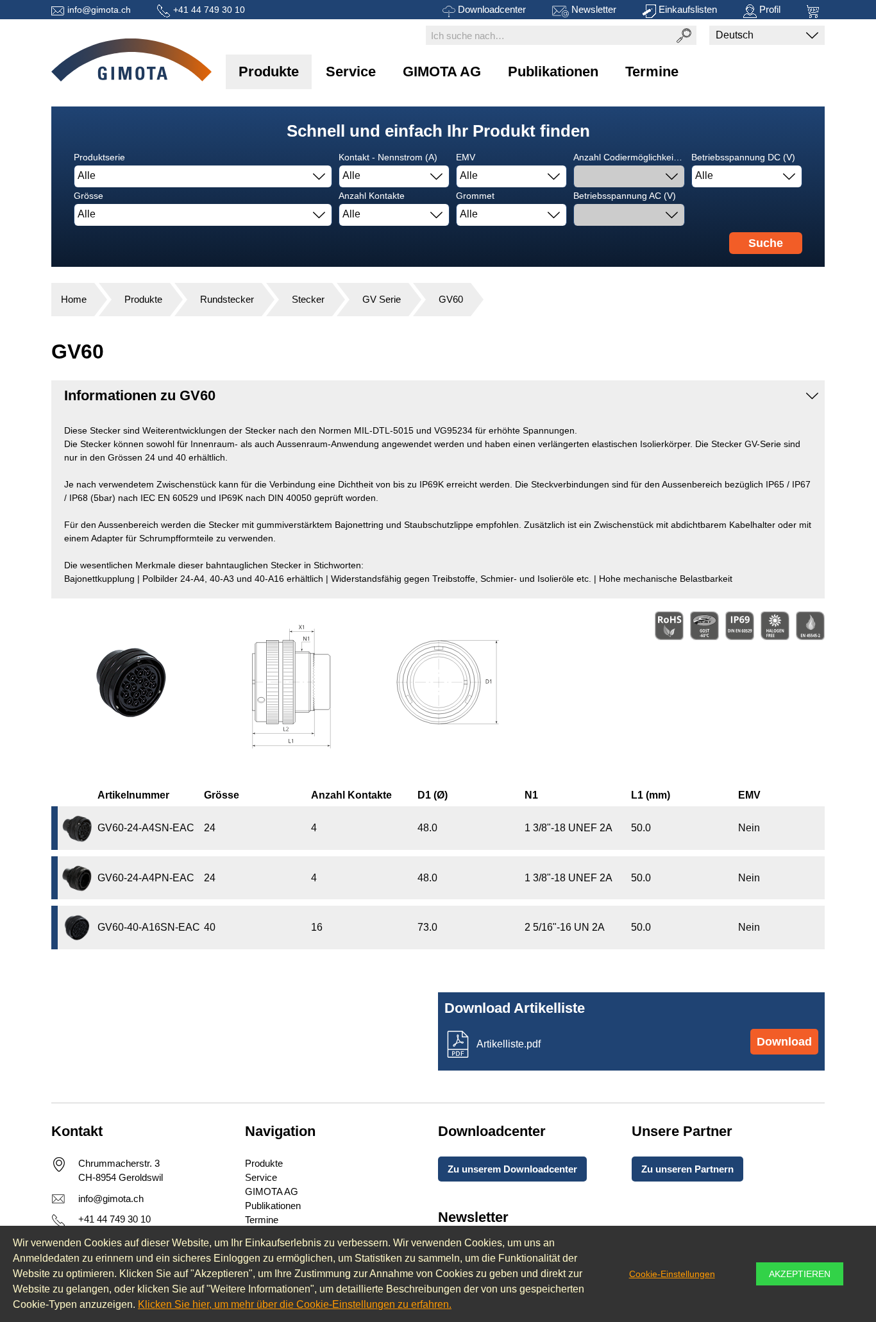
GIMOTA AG (442, 72)
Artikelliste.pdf (508, 1043)
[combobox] (203, 176)
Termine (651, 72)
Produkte (269, 72)
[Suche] (683, 35)
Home (74, 299)
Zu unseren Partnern (687, 1169)
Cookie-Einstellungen (672, 1274)
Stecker (308, 299)
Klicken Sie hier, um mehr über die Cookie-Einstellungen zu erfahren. (294, 1304)
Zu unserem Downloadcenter (512, 1169)
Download (784, 1041)
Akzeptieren (799, 1274)
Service (351, 72)
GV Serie (381, 299)
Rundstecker (227, 299)
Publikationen (553, 72)
